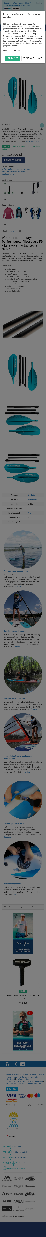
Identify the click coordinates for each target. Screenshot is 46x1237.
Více (40, 58)
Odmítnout (28, 58)
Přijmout (12, 58)
